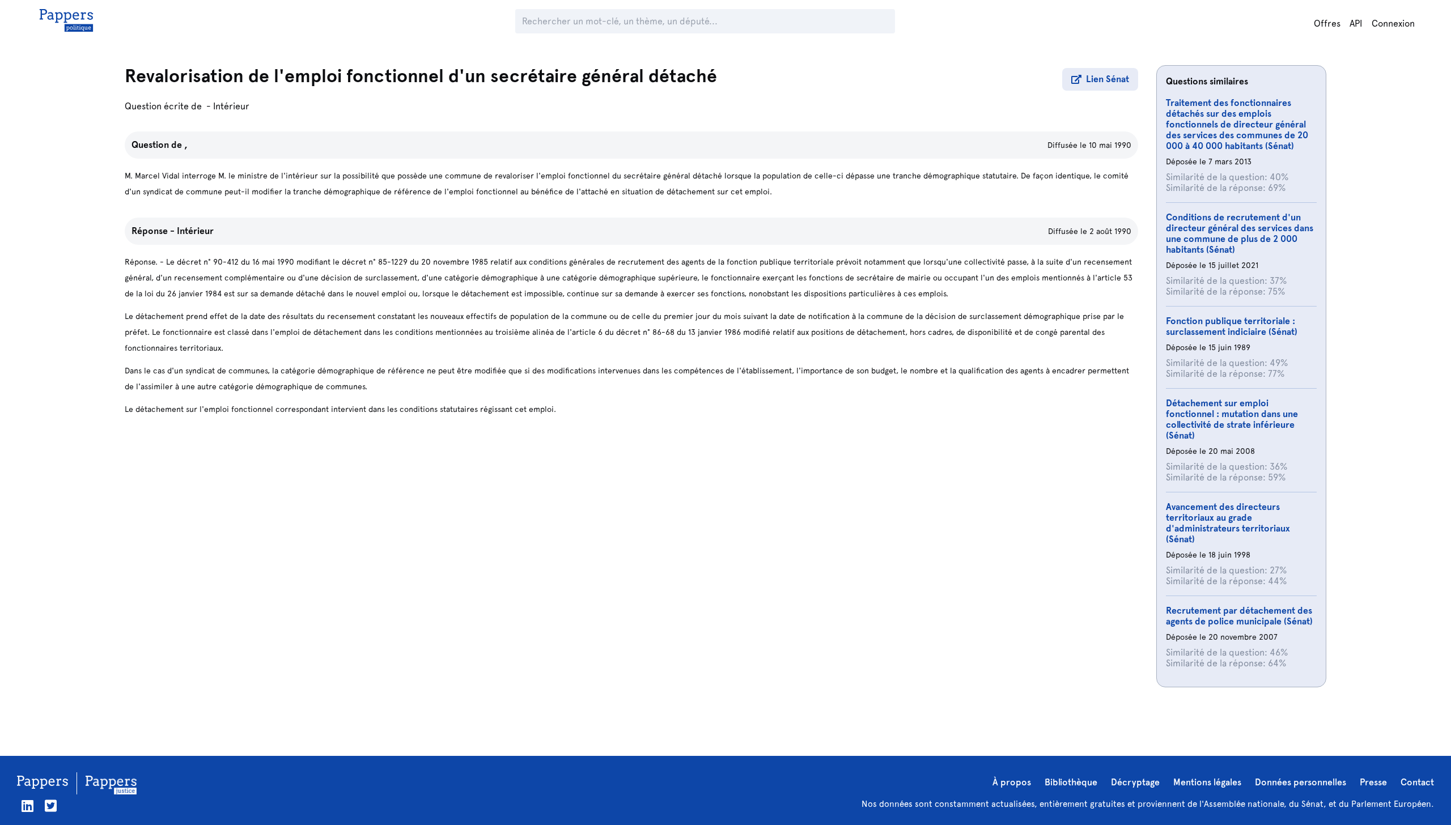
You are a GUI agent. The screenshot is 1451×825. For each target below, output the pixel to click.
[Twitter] (50, 806)
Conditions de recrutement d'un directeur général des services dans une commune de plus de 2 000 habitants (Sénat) (1239, 233)
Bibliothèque (1071, 782)
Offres (1327, 23)
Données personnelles (1300, 782)
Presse (1373, 782)
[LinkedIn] (27, 806)
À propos (1011, 782)
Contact (1417, 782)
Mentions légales (1207, 782)
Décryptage (1135, 782)
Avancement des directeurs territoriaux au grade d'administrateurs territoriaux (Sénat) (1228, 523)
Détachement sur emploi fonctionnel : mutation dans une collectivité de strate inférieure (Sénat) (1232, 419)
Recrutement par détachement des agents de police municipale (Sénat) (1239, 616)
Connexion (1393, 23)
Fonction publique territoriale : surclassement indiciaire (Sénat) (1231, 326)
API (1356, 23)
